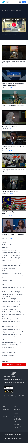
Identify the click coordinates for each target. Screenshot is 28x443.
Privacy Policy (6, 409)
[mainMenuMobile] (20, 2)
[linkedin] (5, 396)
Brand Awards (17, 409)
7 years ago (4, 87)
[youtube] (12, 396)
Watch (10, 65)
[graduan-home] (3, 2)
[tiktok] (16, 396)
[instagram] (8, 396)
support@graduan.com (12, 438)
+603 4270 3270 (7, 440)
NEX (15, 406)
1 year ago (4, 108)
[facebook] (23, 396)
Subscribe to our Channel (15, 364)
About (4, 406)
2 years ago (4, 65)
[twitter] (19, 396)
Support (5, 416)
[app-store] (14, 387)
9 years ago (4, 150)
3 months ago (5, 193)
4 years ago (4, 216)
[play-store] (14, 391)
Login (24, 2)
